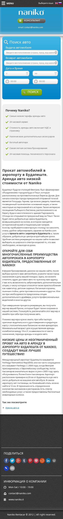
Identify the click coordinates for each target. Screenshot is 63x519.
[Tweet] (12, 462)
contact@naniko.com (33, 27)
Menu (10, 3)
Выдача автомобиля (18, 47)
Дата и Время (14, 68)
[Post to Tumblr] (24, 462)
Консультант (32, 20)
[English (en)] (56, 3)
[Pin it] (30, 462)
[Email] (12, 470)
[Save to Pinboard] (6, 470)
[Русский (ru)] (60, 3)
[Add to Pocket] (36, 462)
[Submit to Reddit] (42, 462)
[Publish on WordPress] (54, 462)
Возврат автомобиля (19, 58)
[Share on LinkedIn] (48, 462)
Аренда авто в (12, 407)
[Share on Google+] (18, 462)
